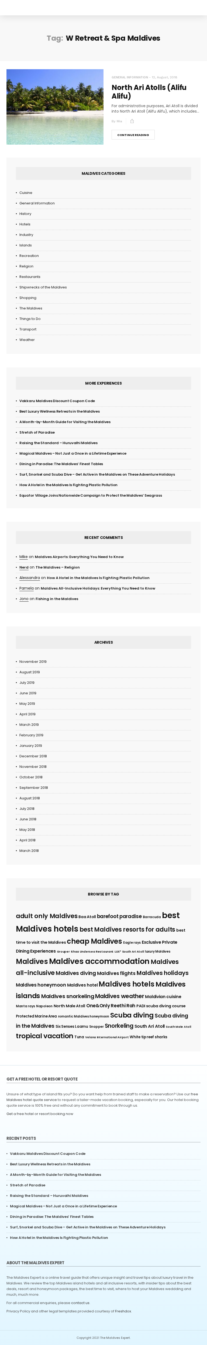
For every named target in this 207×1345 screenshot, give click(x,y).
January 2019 (30, 745)
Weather (27, 339)
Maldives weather (119, 996)
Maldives (32, 961)
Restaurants (29, 276)
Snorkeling (119, 1026)
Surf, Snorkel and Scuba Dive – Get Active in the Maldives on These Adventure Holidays (97, 474)
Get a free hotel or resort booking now (39, 1113)
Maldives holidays (163, 973)
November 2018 (33, 766)
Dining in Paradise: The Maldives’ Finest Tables (61, 463)
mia (119, 121)
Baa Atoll (87, 916)
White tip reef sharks (148, 1037)
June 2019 (27, 693)
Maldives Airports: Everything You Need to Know (79, 556)
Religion (26, 266)
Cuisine (25, 192)
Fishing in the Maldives (57, 598)
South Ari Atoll (149, 1026)
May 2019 (27, 703)
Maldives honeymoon (41, 985)
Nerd (24, 567)
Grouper (63, 952)
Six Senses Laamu (72, 1026)
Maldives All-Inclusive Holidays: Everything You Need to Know (98, 588)
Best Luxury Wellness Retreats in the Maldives (59, 411)
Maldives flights (116, 973)
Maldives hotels (126, 984)
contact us (80, 1302)
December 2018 (33, 756)
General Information (130, 77)
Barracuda (152, 917)
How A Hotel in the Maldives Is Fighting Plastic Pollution (68, 484)
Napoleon (44, 1006)
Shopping (27, 297)
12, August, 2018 (164, 77)
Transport (27, 329)
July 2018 (26, 808)
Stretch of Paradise (36, 432)
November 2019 (33, 661)
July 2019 (26, 682)
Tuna (79, 1037)
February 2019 (31, 735)
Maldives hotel (82, 985)
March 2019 (29, 724)
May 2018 (27, 829)
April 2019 (27, 714)
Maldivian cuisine (163, 996)
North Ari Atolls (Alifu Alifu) (149, 92)
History (25, 213)
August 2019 (29, 672)
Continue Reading (133, 135)
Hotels (24, 224)
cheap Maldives (94, 941)
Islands (25, 245)
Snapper (96, 1026)
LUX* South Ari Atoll (129, 952)
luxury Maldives (157, 951)
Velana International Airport (107, 1037)
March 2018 (29, 850)
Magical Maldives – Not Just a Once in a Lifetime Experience (72, 453)
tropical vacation (44, 1036)
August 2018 (29, 798)
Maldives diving (76, 973)
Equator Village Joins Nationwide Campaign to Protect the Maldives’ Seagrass (90, 495)
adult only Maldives (46, 916)
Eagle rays (132, 942)
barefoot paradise (119, 916)
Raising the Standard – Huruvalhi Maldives (58, 442)
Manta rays (25, 1006)
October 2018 (31, 777)
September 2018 (33, 787)
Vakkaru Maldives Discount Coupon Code (57, 400)
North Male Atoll (69, 1006)
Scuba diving (132, 1015)
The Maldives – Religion (58, 567)
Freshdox (123, 1311)
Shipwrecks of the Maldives (43, 287)
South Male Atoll (178, 1027)
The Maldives (30, 308)
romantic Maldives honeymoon (83, 1016)
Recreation (29, 255)
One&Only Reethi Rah (110, 1005)
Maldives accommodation (99, 961)
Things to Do (30, 318)
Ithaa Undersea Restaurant (92, 952)
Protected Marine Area (36, 1016)
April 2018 (27, 840)
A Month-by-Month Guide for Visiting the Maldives (65, 421)
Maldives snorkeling (67, 996)
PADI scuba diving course (161, 1006)
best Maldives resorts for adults (127, 929)
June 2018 (27, 819)
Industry (26, 234)
